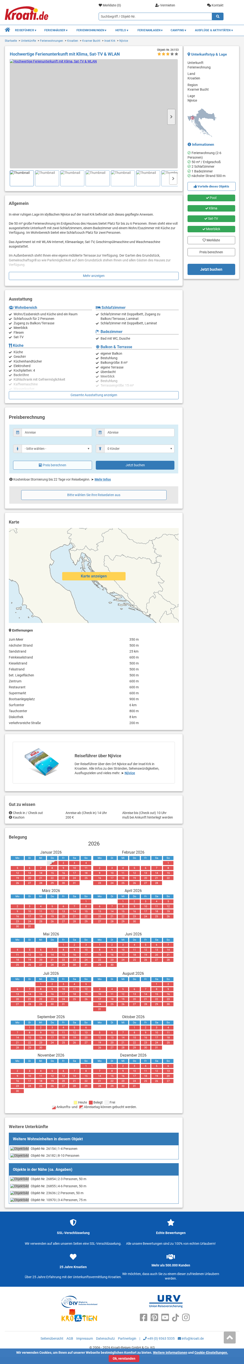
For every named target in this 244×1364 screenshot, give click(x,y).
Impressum (84, 1338)
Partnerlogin (127, 1338)
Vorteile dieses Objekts (213, 186)
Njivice (123, 40)
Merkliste (211, 239)
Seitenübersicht (52, 1338)
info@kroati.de (192, 1338)
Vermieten (167, 5)
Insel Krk (109, 40)
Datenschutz (105, 1338)
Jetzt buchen (135, 465)
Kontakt (217, 5)
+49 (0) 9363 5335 (161, 1338)
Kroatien (72, 40)
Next (171, 117)
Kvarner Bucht (91, 40)
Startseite (11, 40)
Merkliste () (111, 5)
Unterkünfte (28, 40)
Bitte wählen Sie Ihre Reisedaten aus (93, 495)
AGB (69, 1338)
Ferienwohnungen (51, 40)
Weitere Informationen (170, 1352)
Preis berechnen (54, 465)
